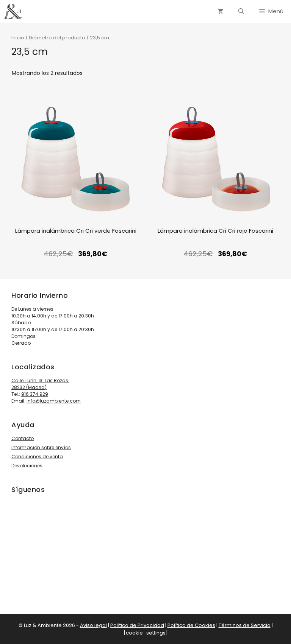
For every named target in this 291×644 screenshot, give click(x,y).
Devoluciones (26, 465)
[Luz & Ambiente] (13, 11)
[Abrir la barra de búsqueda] (241, 11)
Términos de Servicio (245, 625)
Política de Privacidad (137, 625)
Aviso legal (93, 625)
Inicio (17, 37)
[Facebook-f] (47, 554)
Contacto (22, 438)
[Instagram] (25, 554)
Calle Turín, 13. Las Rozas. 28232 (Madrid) (40, 383)
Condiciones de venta (37, 456)
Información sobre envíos (41, 447)
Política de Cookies (191, 625)
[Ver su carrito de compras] (220, 11)
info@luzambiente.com (54, 401)
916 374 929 (34, 394)
